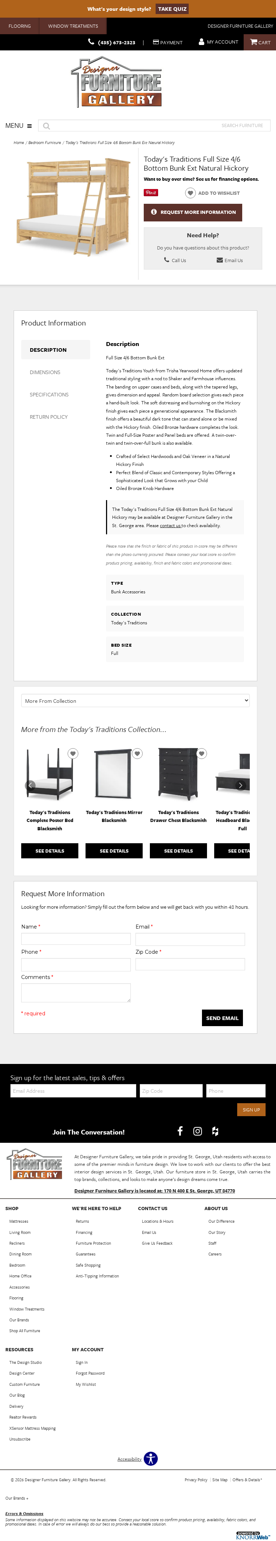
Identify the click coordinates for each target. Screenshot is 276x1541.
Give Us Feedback (157, 1243)
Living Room (20, 1232)
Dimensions (45, 372)
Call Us (178, 260)
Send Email (222, 1018)
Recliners (17, 1243)
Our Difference (221, 1221)
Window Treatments (73, 26)
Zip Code (148, 952)
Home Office (20, 1276)
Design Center (21, 1373)
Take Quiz (172, 9)
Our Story (216, 1232)
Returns (82, 1221)
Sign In (82, 1362)
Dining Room (20, 1254)
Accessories (19, 1287)
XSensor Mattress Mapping (32, 1428)
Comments (37, 977)
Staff (212, 1243)
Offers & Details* (247, 1480)
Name (30, 927)
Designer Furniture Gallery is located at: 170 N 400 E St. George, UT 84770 (154, 1190)
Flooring (20, 26)
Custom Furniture (24, 1384)
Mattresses (18, 1221)
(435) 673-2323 (116, 42)
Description (48, 350)
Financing (84, 1232)
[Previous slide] (30, 785)
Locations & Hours (158, 1221)
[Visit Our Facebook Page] (180, 1131)
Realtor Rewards (23, 1417)
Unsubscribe (20, 1439)
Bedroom (17, 1265)
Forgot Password (90, 1373)
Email (144, 927)
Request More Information (198, 212)
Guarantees (86, 1254)
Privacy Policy (196, 1480)
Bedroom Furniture (44, 142)
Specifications (49, 394)
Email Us (233, 260)
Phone (31, 952)
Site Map (219, 1480)
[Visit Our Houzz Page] (215, 1131)
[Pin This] (151, 194)
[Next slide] (240, 785)
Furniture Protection (93, 1243)
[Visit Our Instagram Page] (198, 1131)
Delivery (16, 1406)
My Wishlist (86, 1384)
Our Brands (19, 1320)
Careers (215, 1254)
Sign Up (251, 1109)
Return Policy (49, 417)
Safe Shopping (88, 1265)
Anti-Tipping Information (97, 1276)
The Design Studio (25, 1362)
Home (19, 142)
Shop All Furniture (24, 1330)
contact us (170, 525)
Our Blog (17, 1395)
